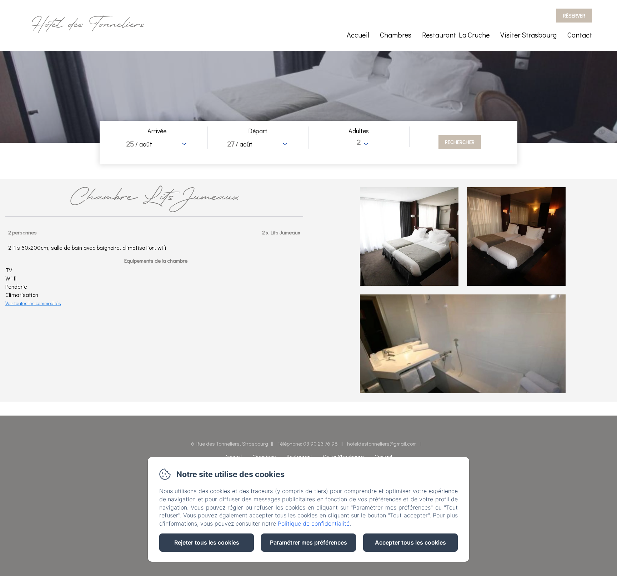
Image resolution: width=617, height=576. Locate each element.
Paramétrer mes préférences (308, 542)
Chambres (395, 34)
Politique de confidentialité (314, 523)
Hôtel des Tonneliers (88, 25)
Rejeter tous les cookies (206, 542)
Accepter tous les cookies (410, 542)
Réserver (574, 15)
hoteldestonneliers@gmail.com (382, 443)
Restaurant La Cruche (456, 34)
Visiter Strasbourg (528, 34)
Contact (579, 34)
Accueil (358, 34)
